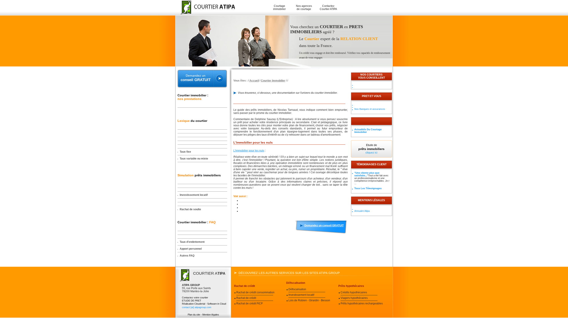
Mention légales (210, 314)
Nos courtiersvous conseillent (371, 76)
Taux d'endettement (192, 241)
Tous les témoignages (368, 188)
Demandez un (196, 78)
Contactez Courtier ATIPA (328, 7)
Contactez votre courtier (195, 297)
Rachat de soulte (190, 209)
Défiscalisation (295, 282)
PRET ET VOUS (371, 96)
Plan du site (194, 314)
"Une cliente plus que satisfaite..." (366, 174)
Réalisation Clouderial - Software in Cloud (204, 303)
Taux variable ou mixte (194, 158)
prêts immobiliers (199, 175)
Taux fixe (185, 151)
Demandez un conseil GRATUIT (324, 225)
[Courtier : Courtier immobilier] (205, 8)
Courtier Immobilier (273, 80)
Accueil (254, 80)
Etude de (371, 149)
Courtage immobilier (279, 7)
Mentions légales (371, 200)
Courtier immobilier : (193, 97)
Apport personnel (191, 248)
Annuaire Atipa (362, 211)
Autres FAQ (187, 255)
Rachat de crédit (244, 286)
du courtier (192, 121)
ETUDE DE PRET (191, 300)
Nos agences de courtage (304, 7)
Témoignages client (372, 164)
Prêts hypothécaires (351, 286)
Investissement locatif (194, 194)
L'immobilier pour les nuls (248, 150)
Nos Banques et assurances (369, 109)
